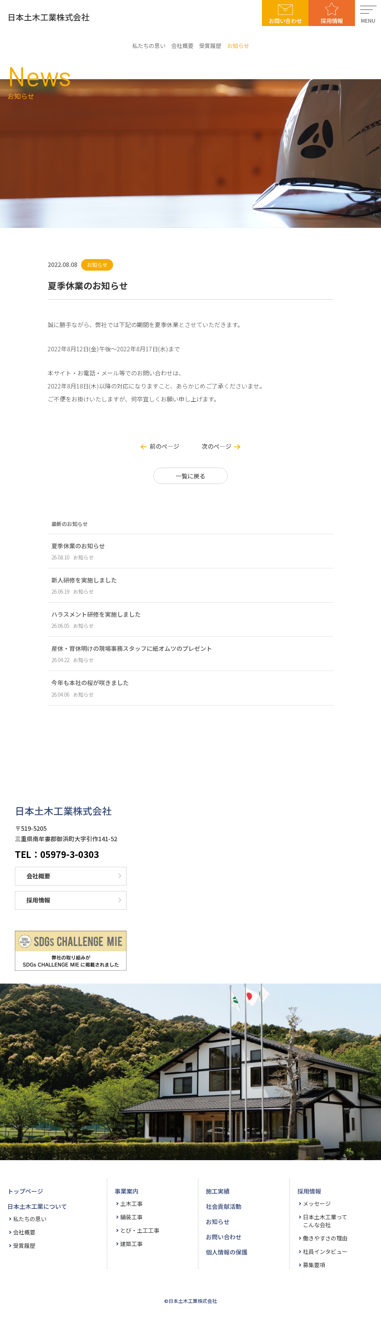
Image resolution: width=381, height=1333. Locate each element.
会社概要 (182, 45)
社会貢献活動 (223, 1206)
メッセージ (317, 1203)
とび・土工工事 (139, 1230)
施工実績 (218, 1191)
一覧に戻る (190, 475)
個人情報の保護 (226, 1252)
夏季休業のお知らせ (78, 545)
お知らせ (238, 45)
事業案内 (126, 1191)
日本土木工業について (37, 1206)
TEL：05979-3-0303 (57, 854)
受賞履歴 (210, 45)
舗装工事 (131, 1217)
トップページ (25, 1191)
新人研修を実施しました (84, 579)
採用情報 (332, 21)
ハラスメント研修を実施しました (96, 614)
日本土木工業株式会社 (48, 17)
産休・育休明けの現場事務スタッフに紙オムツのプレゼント (131, 648)
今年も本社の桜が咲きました (90, 682)
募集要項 (314, 1265)
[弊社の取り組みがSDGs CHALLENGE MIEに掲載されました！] (71, 951)
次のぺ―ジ (216, 446)
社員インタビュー (325, 1251)
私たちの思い (149, 45)
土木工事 (131, 1203)
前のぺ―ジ (164, 446)
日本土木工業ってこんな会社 (325, 1221)
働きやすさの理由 (325, 1238)
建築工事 (131, 1244)
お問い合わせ (285, 21)
